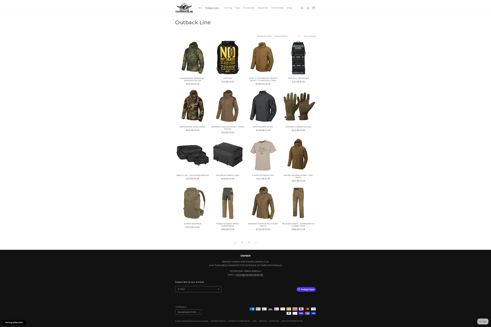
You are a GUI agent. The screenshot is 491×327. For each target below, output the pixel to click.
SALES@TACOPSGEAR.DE (249, 275)
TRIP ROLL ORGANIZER (298, 78)
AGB (254, 321)
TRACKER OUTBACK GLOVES (298, 127)
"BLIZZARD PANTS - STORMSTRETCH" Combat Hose (298, 225)
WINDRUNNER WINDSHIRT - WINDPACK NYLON (192, 79)
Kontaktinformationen (292, 321)
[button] (213, 7)
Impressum (274, 321)
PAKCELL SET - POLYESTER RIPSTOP (192, 175)
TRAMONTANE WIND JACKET (193, 127)
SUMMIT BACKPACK (192, 224)
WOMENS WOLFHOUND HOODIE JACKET (263, 225)
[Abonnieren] (218, 289)
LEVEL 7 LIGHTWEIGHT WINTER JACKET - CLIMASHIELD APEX (263, 79)
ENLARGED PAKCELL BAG (227, 175)
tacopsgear (186, 321)
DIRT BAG (228, 78)
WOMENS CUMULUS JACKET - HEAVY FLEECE (228, 128)
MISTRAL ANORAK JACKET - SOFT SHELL (298, 176)
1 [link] (235, 242)
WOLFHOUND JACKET (263, 127)
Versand (263, 321)
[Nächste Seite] (256, 242)
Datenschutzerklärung (239, 321)
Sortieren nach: (265, 36)
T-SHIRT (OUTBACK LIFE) (263, 175)
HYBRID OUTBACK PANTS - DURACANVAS (228, 225)
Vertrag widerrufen (14, 322)
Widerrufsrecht (218, 321)
